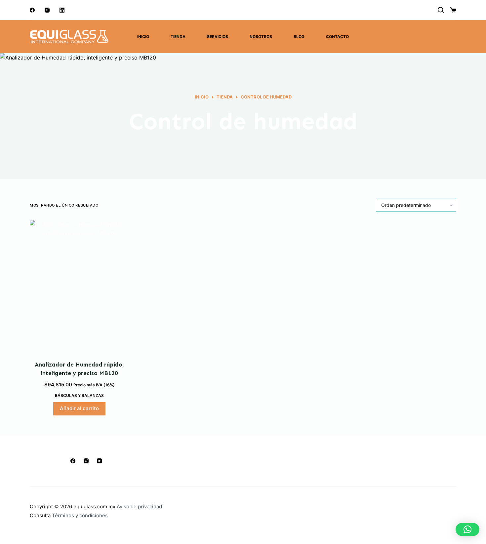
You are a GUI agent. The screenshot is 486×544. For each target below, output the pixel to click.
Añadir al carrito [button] (79, 408)
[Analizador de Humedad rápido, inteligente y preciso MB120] (79, 286)
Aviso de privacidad (139, 506)
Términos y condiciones (80, 515)
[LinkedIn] (62, 10)
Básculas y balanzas (79, 395)
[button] (467, 529)
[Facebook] (32, 10)
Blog (299, 36)
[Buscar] (441, 10)
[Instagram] (47, 10)
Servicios (217, 36)
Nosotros (261, 36)
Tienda (178, 36)
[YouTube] (99, 460)
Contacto (337, 36)
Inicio (143, 36)
